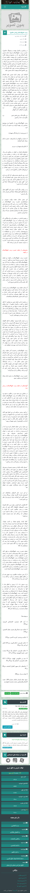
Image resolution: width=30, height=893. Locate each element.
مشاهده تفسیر (7, 727)
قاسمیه (23, 6)
